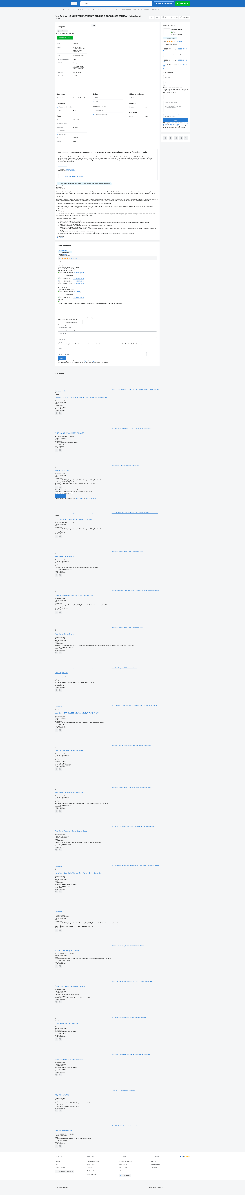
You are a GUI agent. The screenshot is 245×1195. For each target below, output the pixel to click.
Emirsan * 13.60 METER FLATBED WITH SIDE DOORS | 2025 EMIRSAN (81, 397)
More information (168, 69)
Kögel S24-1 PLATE (62, 1095)
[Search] (82, 3)
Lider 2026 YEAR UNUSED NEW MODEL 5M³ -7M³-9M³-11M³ (77, 713)
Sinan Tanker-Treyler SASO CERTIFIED (69, 750)
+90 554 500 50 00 (78, 272)
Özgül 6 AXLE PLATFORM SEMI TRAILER (70, 986)
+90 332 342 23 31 (78, 281)
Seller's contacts (60, 1167)
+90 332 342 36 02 (78, 283)
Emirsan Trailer (62, 250)
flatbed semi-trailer (78, 55)
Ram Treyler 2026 (61, 673)
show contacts (62, 166)
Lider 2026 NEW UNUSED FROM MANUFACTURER (74, 519)
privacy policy (82, 361)
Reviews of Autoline (93, 1171)
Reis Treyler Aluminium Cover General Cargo (71, 831)
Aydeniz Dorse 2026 (62, 470)
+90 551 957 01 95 (78, 298)
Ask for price (63, 31)
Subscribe (61, 496)
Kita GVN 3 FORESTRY (63, 1131)
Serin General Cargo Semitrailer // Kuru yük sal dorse (74, 595)
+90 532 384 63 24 (78, 279)
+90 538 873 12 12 (78, 291)
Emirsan (75, 43)
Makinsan (58, 912)
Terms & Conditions (93, 1161)
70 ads (65, 254)
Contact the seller (64, 37)
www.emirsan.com (63, 285)
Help (56, 1164)
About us (57, 1161)
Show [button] (71, 272)
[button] (151, 17)
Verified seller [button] (65, 252)
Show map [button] (90, 318)
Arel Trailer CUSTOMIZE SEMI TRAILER (69, 433)
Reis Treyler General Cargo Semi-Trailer (69, 792)
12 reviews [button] (74, 258)
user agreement (94, 361)
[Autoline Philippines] (61, 3)
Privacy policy (91, 1164)
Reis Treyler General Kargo (64, 556)
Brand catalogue (92, 1174)
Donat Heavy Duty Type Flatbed (66, 1023)
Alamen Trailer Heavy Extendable (67, 950)
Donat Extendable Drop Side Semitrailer (69, 1059)
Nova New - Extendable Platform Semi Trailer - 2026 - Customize (78, 873)
